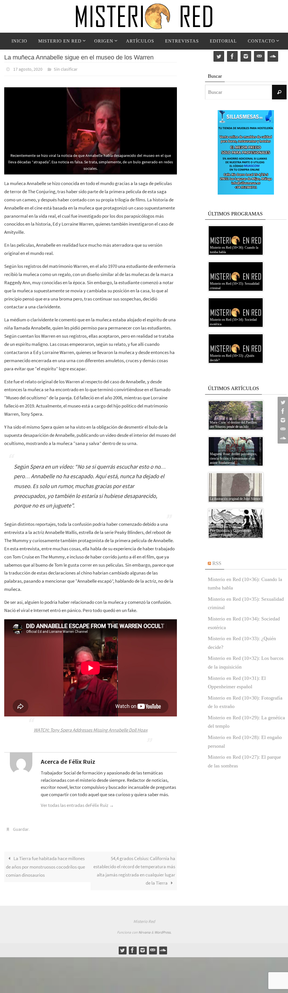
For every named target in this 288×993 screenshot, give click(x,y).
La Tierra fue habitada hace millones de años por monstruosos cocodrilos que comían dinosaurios (45, 863)
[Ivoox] (282, 438)
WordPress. (162, 929)
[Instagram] (282, 420)
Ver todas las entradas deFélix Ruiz (77, 804)
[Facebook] (282, 411)
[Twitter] (282, 402)
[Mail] (282, 429)
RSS (216, 563)
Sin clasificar (66, 68)
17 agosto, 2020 (27, 68)
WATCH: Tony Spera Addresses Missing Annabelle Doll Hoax (91, 728)
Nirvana (144, 929)
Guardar (21, 827)
